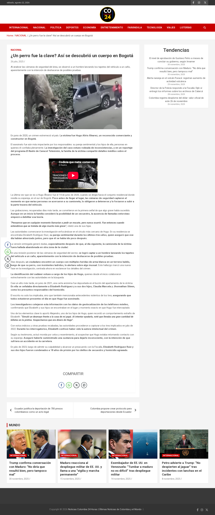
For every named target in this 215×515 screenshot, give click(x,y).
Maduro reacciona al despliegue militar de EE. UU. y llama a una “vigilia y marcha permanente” (81, 468)
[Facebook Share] (61, 385)
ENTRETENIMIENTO (112, 27)
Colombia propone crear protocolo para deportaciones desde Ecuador (111, 410)
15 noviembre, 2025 (70, 479)
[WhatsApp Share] (69, 385)
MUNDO (14, 425)
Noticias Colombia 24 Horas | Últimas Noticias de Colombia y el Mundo (104, 509)
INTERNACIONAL (18, 27)
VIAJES (171, 27)
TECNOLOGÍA (154, 27)
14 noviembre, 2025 (121, 479)
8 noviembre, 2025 (171, 479)
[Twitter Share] (76, 385)
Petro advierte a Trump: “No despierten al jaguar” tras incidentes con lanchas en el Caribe (182, 468)
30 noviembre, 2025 (19, 479)
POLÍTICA (55, 27)
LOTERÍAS (186, 27)
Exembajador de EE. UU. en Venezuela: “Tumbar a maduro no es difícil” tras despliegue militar (132, 468)
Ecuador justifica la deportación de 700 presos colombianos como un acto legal (39, 410)
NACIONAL (39, 27)
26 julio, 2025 (17, 61)
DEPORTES (72, 27)
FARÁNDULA (135, 27)
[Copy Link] (84, 385)
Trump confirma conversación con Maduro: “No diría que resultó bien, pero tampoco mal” (30, 468)
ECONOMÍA (89, 27)
